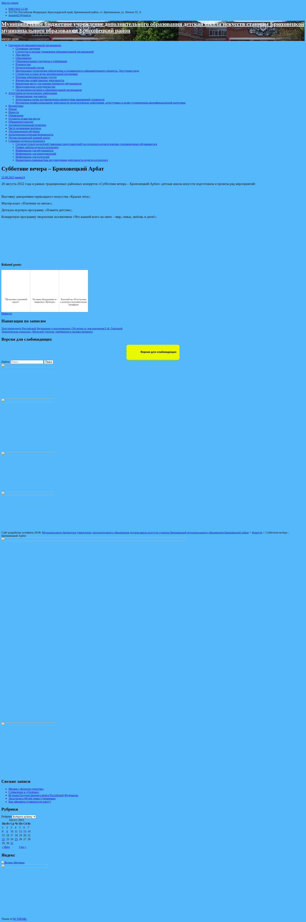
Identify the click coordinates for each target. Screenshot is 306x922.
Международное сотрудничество (35, 86)
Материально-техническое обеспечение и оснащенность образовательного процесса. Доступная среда (77, 70)
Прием (12, 109)
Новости (13, 112)
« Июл (6, 846)
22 (3, 839)
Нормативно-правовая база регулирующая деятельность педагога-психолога (62, 160)
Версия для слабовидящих (158, 351)
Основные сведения (28, 48)
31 (11, 843)
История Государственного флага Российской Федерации (43, 795)
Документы (23, 54)
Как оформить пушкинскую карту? (29, 801)
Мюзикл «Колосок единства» (26, 788)
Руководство (23, 64)
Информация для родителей (32, 156)
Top (297, 913)
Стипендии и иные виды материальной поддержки (47, 73)
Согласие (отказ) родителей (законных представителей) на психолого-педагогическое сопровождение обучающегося (86, 144)
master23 (20, 177)
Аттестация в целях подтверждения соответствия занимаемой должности (60, 99)
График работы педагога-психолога (37, 147)
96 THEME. (20, 918)
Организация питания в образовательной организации (49, 89)
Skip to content (9, 2)
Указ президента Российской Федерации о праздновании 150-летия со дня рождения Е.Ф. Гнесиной (62, 328)
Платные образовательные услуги (36, 77)
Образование (23, 58)
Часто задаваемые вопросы (24, 128)
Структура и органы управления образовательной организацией (55, 51)
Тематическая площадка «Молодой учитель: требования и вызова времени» (47, 331)
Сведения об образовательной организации (34, 45)
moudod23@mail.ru (19, 15)
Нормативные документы (31, 96)
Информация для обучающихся (34, 150)
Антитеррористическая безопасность (30, 134)
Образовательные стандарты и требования (41, 61)
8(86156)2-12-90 (18, 8)
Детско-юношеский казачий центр (29, 137)
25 (16, 839)
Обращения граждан (20, 121)
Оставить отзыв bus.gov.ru (24, 118)
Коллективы (15, 105)
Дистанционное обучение (24, 131)
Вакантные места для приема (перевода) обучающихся (48, 83)
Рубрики (6, 816)
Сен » (22, 846)
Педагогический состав (30, 67)
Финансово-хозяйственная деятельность (40, 80)
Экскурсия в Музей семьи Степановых (32, 798)
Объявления (15, 115)
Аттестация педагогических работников (32, 93)
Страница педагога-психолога (26, 140)
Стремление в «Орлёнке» (23, 792)
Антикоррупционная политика (27, 124)
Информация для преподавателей (36, 153)
